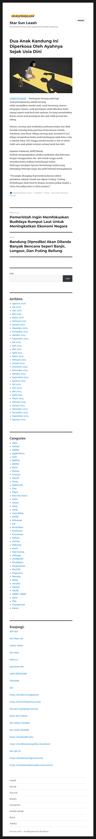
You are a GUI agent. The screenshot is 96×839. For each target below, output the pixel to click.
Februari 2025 (19, 359)
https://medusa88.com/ (21, 737)
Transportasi (18, 604)
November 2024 (20, 370)
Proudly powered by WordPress (36, 831)
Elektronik (17, 485)
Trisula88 (14, 680)
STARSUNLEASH (18, 98)
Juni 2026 (17, 310)
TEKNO (13, 823)
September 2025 (20, 338)
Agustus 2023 (19, 419)
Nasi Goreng (18, 552)
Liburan (16, 541)
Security (16, 583)
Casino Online (16, 645)
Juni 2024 (17, 388)
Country (16, 474)
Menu (81, 20)
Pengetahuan (18, 566)
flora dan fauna (19, 495)
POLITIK (16, 569)
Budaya (15, 471)
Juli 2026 (16, 307)
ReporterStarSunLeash (22, 193)
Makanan (17, 545)
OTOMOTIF (17, 559)
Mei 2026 (17, 314)
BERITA (16, 460)
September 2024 (20, 377)
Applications (18, 453)
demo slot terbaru (18, 716)
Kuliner (16, 538)
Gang (14, 506)
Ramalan (16, 576)
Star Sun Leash (23, 23)
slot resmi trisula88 (19, 730)
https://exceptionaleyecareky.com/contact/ (31, 765)
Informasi (17, 520)
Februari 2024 (19, 402)
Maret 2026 (18, 317)
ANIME (15, 450)
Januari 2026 (18, 324)
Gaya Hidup (18, 513)
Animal (15, 446)
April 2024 (17, 395)
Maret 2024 (18, 398)
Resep (15, 580)
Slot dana (14, 652)
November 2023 (20, 412)
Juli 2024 (16, 384)
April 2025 (17, 352)
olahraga (16, 555)
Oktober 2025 (19, 335)
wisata (15, 608)
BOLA (15, 467)
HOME (46, 193)
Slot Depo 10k (16, 638)
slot (11, 687)
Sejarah (16, 587)
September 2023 (20, 416)
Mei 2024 (16, 391)
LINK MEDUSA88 (18, 673)
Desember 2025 (20, 328)
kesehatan (17, 530)
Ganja (15, 509)
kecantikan (17, 527)
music (15, 548)
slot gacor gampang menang (24, 709)
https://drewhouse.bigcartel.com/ (26, 758)
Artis (14, 457)
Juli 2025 (16, 342)
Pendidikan (17, 562)
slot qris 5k (15, 751)
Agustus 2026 (19, 303)
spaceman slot (17, 666)
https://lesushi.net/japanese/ (24, 694)
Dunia (15, 481)
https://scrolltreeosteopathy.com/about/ (30, 744)
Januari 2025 (18, 363)
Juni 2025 (17, 345)
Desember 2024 (20, 367)
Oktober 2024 (19, 374)
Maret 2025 (18, 356)
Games (15, 502)
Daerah (15, 478)
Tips (14, 601)
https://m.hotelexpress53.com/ (25, 702)
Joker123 (14, 659)
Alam (14, 443)
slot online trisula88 (20, 723)
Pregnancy (17, 573)
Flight (15, 492)
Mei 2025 (16, 349)
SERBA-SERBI (19, 594)
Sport (15, 597)
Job (13, 523)
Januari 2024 (18, 405)
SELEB (15, 590)
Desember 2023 (20, 409)
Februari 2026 (19, 321)
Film (14, 488)
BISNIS (15, 464)
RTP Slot (14, 631)
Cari (12, 273)
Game (15, 499)
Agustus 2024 (19, 381)
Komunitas (17, 534)
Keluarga (55, 193)
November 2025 (20, 331)
